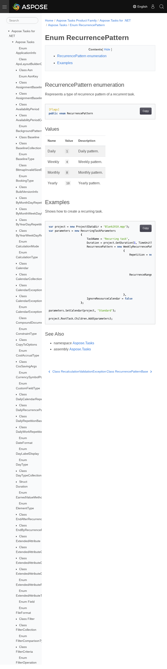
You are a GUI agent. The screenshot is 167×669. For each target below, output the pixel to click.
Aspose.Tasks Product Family (76, 20)
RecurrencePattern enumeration (82, 56)
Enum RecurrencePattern (87, 25)
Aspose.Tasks (24, 42)
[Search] (161, 6)
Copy (146, 111)
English (142, 6)
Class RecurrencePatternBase (127, 371)
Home (49, 20)
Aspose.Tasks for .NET (115, 20)
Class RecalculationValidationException (79, 371)
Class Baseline (29, 137)
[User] (153, 6)
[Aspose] (30, 6)
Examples (65, 63)
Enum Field (27, 601)
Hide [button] (107, 49)
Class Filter (27, 619)
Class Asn (26, 70)
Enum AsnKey (28, 76)
